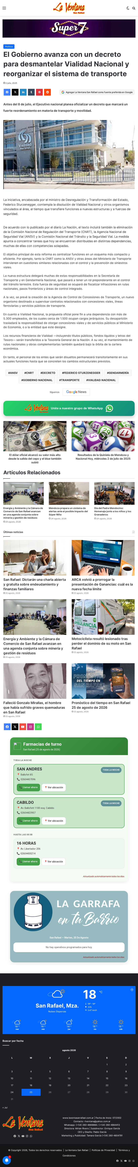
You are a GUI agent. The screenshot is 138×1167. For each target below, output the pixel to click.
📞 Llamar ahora (28, 787)
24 (12, 1092)
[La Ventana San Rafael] (69, 8)
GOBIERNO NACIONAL (38, 380)
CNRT (30, 373)
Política (9, 46)
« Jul (5, 1107)
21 (88, 1085)
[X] (15, 92)
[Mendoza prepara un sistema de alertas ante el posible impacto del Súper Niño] (69, 493)
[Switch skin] (128, 9)
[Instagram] (27, 1136)
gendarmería (119, 373)
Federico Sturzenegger (82, 373)
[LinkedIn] (23, 92)
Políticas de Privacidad (103, 1150)
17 (12, 1085)
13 (69, 1078)
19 (50, 1085)
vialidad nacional (102, 380)
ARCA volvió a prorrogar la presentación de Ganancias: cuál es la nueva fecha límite (102, 584)
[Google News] (76, 392)
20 (69, 1085)
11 (31, 1078)
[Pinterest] (39, 92)
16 (126, 1078)
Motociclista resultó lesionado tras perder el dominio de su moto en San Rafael (101, 643)
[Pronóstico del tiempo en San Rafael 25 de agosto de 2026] (103, 681)
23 (126, 1085)
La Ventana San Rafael (76, 1150)
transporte (70, 380)
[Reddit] (47, 92)
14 (88, 1078)
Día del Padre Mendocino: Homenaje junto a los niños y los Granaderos (112, 511)
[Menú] (4, 9)
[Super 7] (69, 28)
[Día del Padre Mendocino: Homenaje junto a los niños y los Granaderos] (114, 493)
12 (50, 1078)
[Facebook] (7, 92)
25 (31, 1092)
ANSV (14, 373)
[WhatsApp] (31, 1136)
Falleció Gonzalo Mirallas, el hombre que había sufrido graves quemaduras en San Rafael (34, 707)
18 (31, 1085)
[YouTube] (23, 1136)
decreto (48, 373)
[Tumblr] (31, 92)
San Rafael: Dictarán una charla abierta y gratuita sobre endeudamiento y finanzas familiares (34, 584)
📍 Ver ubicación (53, 787)
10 (12, 1078)
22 (107, 1085)
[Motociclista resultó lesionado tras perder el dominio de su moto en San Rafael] (103, 617)
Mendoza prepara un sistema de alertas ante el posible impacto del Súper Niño (68, 511)
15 (107, 1078)
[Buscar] (133, 9)
